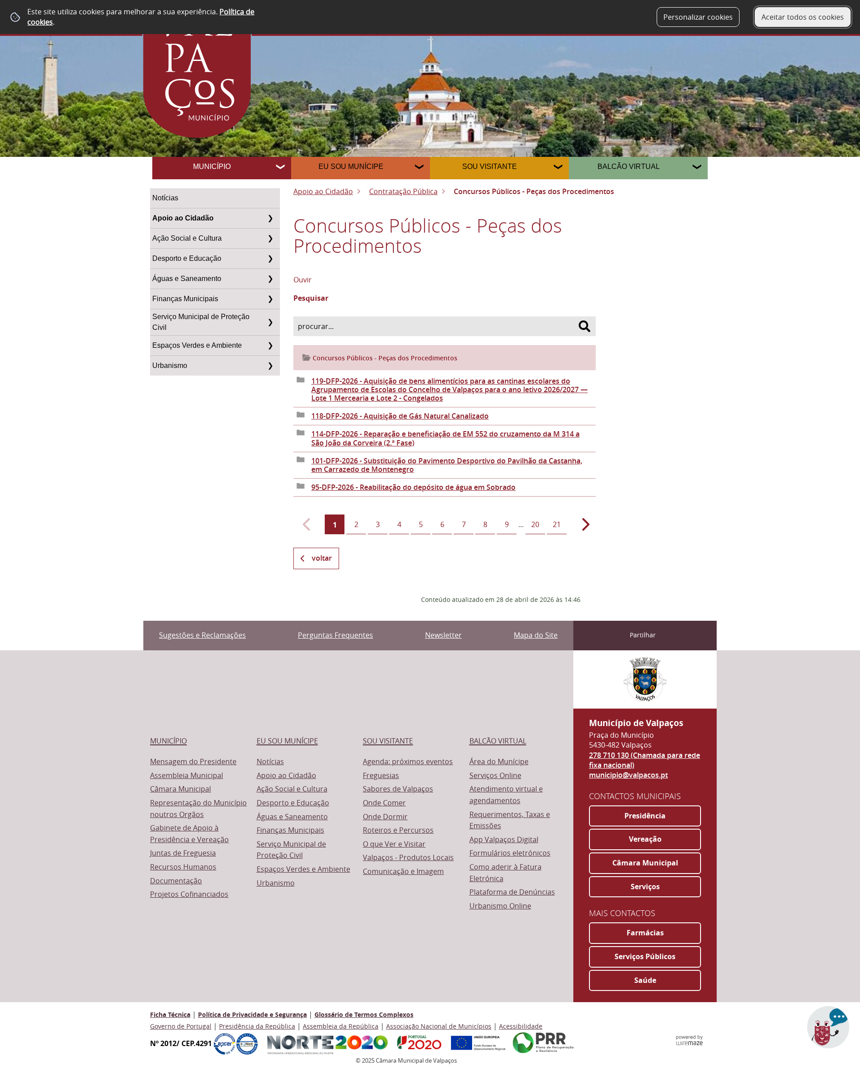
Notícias (165, 198)
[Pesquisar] (584, 326)
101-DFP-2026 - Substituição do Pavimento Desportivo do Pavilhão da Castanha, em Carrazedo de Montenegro (446, 465)
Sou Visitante (489, 166)
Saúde (645, 980)
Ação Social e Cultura (187, 238)
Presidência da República (257, 1026)
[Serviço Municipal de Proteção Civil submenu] (270, 322)
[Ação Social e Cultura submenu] (270, 238)
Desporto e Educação (186, 258)
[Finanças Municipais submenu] (270, 299)
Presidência (645, 816)
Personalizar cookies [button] (698, 17)
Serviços (645, 886)
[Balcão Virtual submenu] (698, 168)
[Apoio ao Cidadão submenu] (270, 218)
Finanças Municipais (185, 299)
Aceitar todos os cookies (802, 17)
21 (557, 524)
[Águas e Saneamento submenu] (270, 279)
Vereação (645, 839)
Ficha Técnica (170, 1014)
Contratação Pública (403, 191)
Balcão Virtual (629, 166)
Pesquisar (310, 298)
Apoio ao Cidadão (183, 218)
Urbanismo (169, 365)
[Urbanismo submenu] (270, 366)
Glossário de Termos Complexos (363, 1014)
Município (212, 166)
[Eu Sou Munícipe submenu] (420, 168)
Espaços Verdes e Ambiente (197, 345)
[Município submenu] (281, 168)
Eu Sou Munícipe (350, 166)
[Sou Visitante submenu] (559, 168)
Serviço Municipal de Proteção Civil (200, 322)
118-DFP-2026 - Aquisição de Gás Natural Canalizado (400, 416)
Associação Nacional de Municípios (438, 1026)
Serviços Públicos (645, 956)
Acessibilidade (520, 1026)
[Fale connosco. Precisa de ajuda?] (755, 1033)
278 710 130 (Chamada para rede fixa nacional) (644, 760)
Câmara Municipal (645, 863)
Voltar (322, 558)
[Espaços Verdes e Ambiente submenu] (270, 345)
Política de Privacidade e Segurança (252, 1014)
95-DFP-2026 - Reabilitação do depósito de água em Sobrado (413, 487)
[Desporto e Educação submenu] (270, 258)
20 (535, 524)
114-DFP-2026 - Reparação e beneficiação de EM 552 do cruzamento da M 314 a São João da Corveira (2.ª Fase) (445, 438)
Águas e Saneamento (186, 278)
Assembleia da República (340, 1026)
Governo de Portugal (180, 1026)
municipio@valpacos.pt (628, 775)
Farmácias (645, 933)
